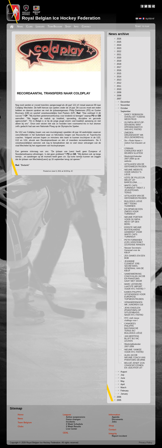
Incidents (70, 422)
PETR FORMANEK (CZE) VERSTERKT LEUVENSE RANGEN (134, 242)
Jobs (114, 422)
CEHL (65, 433)
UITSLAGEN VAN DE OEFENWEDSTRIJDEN (135, 165)
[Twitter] (145, 6)
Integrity (113, 433)
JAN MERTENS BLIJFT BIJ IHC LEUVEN (131, 338)
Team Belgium (55, 26)
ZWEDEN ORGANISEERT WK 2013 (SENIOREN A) (133, 135)
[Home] (11, 26)
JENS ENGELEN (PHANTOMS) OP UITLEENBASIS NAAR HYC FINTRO (133, 311)
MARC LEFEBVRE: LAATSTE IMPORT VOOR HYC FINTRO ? (134, 286)
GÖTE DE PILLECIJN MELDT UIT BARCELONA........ (134, 180)
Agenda (115, 417)
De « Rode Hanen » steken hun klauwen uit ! (134, 142)
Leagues (40, 26)
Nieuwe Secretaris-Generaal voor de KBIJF (133, 250)
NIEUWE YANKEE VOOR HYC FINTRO (133, 350)
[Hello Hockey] (26, 14)
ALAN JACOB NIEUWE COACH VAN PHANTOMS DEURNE (134, 357)
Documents (117, 419)
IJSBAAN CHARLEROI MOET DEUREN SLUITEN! (133, 150)
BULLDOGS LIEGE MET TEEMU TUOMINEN (133, 203)
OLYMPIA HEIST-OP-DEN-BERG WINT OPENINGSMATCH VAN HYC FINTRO (134, 126)
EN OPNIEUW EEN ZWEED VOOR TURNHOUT (133, 211)
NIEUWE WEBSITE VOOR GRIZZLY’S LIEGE (133, 172)
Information (114, 414)
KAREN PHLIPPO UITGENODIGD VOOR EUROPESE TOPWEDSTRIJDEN (134, 295)
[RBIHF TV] (36, 14)
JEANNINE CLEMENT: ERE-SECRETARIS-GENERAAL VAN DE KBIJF (134, 266)
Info (76, 26)
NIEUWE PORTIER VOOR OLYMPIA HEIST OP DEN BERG (133, 220)
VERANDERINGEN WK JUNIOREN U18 (133, 303)
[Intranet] (153, 6)
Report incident (119, 436)
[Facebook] (142, 6)
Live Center (71, 429)
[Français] (143, 18)
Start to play (142, 26)
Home (20, 414)
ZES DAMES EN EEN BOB (134, 257)
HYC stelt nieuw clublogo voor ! (131, 319)
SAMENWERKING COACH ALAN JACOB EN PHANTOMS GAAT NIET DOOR (134, 277)
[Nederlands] (140, 18)
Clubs (29, 26)
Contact (86, 26)
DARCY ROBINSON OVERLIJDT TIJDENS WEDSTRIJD (134, 116)
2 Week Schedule (74, 424)
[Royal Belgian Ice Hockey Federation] (13, 11)
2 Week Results (73, 426)
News (20, 26)
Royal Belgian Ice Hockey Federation (61, 18)
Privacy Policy (145, 442)
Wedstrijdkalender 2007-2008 (132, 345)
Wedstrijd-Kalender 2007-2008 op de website (133, 158)
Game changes (73, 419)
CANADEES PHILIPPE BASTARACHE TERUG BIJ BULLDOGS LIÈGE (133, 328)
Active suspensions (75, 417)
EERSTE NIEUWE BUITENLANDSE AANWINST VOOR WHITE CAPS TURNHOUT (133, 232)
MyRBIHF (150, 19)
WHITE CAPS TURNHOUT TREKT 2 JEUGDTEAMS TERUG (134, 189)
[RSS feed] (149, 6)
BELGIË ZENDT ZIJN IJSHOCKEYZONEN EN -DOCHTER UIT (134, 365)
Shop (68, 26)
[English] (137, 18)
